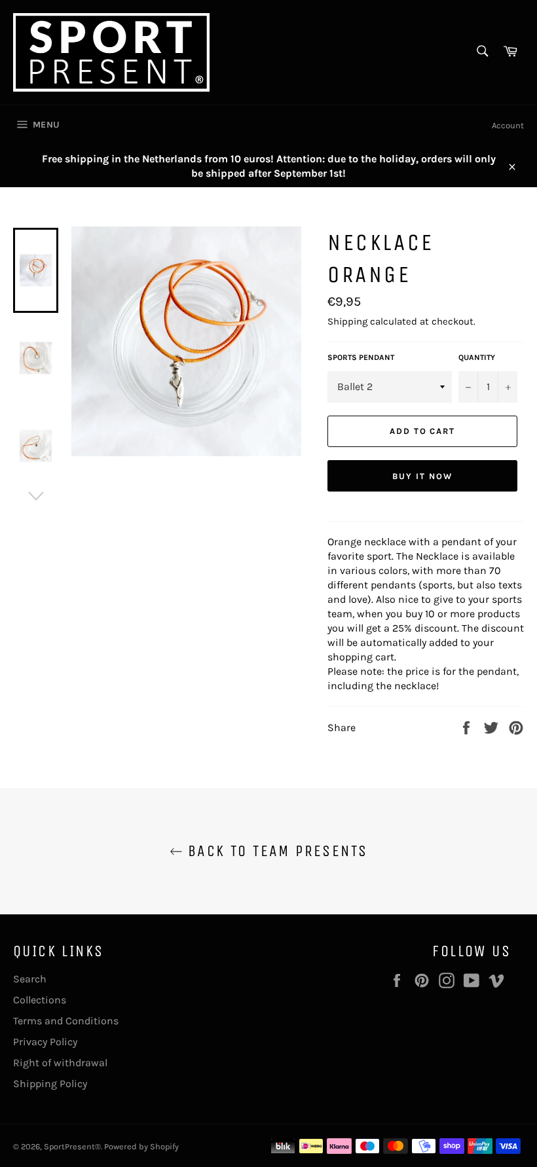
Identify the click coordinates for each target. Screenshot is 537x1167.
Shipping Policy (50, 1083)
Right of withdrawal (60, 1062)
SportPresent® (72, 1146)
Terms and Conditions (66, 1020)
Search (29, 979)
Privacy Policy (45, 1041)
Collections (39, 1000)
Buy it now (422, 476)
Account (508, 125)
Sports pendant (360, 357)
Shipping (347, 321)
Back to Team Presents (275, 851)
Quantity (476, 357)
